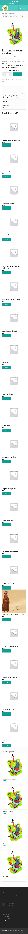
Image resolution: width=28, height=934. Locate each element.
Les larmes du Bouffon (10, 552)
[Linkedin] (17, 1)
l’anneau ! (5, 235)
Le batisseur (6, 741)
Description (13, 90)
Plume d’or (6, 426)
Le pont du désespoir (9, 678)
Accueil (9, 15)
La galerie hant (7, 172)
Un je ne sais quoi (8, 203)
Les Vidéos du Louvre (7, 918)
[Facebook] (12, 1)
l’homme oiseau (7, 394)
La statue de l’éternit (9, 331)
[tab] (13, 89)
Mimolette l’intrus (8, 583)
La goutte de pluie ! (9, 489)
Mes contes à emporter (8, 13)
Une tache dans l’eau (9, 457)
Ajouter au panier (17, 74)
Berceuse (5, 363)
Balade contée (5, 916)
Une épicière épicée (9, 709)
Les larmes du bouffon (10, 646)
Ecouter (6, 239)
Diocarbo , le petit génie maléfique (10, 267)
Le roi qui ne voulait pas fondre (13, 615)
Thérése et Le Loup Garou (11, 299)
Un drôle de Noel (8, 520)
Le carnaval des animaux (7, 16)
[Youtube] (15, 1)
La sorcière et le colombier (11, 140)
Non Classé (5, 921)
